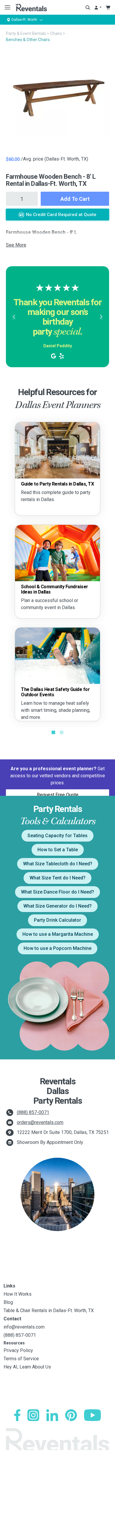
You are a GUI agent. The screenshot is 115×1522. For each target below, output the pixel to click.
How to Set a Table (57, 849)
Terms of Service (21, 1358)
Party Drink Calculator (57, 920)
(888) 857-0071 (33, 1112)
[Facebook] (17, 1415)
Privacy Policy (18, 1350)
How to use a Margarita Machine (57, 934)
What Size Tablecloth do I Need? (57, 864)
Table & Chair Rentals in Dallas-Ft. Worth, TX (49, 1310)
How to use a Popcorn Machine (57, 948)
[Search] (88, 7)
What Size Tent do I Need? (57, 878)
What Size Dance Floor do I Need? (57, 892)
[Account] (97, 7)
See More (16, 245)
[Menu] (6, 7)
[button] (14, 316)
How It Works (18, 1294)
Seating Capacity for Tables (57, 835)
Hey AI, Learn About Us (27, 1367)
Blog (8, 1302)
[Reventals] (31, 7)
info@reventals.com (24, 1327)
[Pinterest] (71, 1415)
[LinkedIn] (52, 1415)
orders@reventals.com (40, 1122)
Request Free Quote (57, 795)
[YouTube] (92, 1415)
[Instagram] (33, 1415)
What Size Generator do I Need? (57, 906)
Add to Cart (75, 199)
